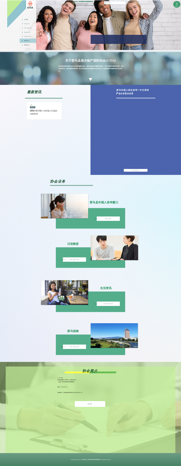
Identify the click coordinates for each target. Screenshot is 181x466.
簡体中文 (33, 107)
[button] (176, 4)
